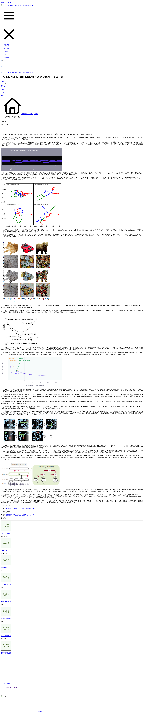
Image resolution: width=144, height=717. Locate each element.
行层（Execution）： (7, 533)
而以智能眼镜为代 (6, 584)
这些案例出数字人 (6, 618)
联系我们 (9, 2)
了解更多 (3, 81)
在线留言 (3, 2)
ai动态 (2, 92)
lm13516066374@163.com (10, 687)
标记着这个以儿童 (6, 653)
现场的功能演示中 (6, 636)
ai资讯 (2, 89)
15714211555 (7, 683)
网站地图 (40, 711)
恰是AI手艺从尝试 (6, 567)
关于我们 (3, 86)
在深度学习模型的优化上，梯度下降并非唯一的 (20, 509)
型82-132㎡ (4, 550)
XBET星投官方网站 (27, 114)
